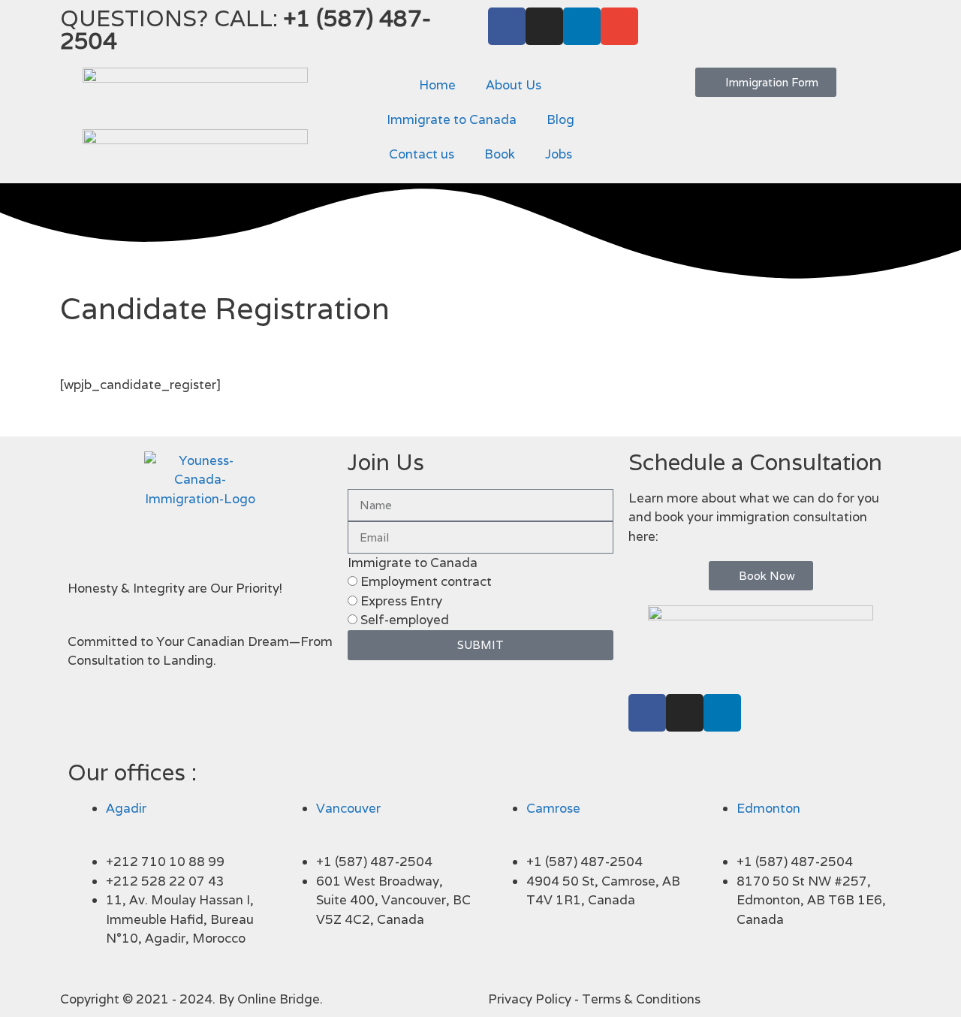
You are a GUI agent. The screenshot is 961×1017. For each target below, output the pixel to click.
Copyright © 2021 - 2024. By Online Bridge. (191, 999)
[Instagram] (544, 26)
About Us (513, 85)
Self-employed (404, 619)
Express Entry (401, 601)
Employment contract (426, 581)
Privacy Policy (529, 999)
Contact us (421, 154)
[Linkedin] (582, 26)
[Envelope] (619, 26)
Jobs (558, 154)
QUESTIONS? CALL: (245, 30)
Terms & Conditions (641, 999)
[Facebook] (507, 26)
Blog (560, 119)
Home (437, 85)
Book (499, 154)
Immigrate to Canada (452, 119)
